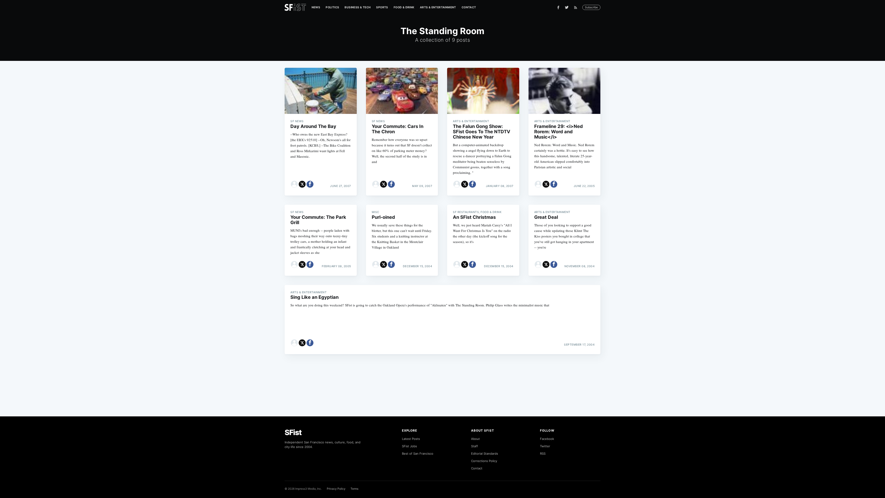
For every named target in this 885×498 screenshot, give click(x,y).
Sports (382, 7)
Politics (332, 7)
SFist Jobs (409, 446)
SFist (293, 432)
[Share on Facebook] (310, 184)
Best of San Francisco (417, 453)
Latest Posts (411, 439)
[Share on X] (302, 184)
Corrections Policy (484, 461)
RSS (543, 453)
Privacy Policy (336, 488)
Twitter (545, 446)
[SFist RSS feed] (576, 7)
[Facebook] (558, 7)
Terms (354, 488)
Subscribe (591, 7)
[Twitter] (566, 7)
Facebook (547, 439)
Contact (469, 7)
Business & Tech (358, 7)
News (316, 7)
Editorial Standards (484, 453)
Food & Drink (404, 7)
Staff (474, 446)
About (475, 439)
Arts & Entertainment (438, 7)
